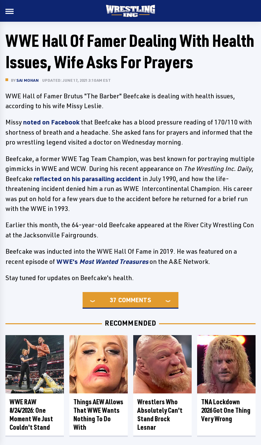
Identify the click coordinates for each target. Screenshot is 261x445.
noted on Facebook (51, 122)
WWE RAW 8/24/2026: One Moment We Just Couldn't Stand (31, 414)
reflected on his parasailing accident (87, 179)
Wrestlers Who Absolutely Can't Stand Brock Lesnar (159, 414)
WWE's (102, 261)
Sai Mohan (27, 80)
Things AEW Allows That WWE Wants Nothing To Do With (98, 414)
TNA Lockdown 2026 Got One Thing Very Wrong (225, 410)
